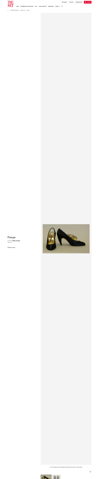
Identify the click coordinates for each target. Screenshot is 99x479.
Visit (17, 6)
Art (36, 6)
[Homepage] (11, 4)
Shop (56, 6)
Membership (79, 2)
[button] (90, 471)
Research (51, 6)
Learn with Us (42, 6)
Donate (71, 2)
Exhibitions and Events (27, 6)
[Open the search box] (62, 6)
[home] (8, 10)
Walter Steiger (16, 240)
